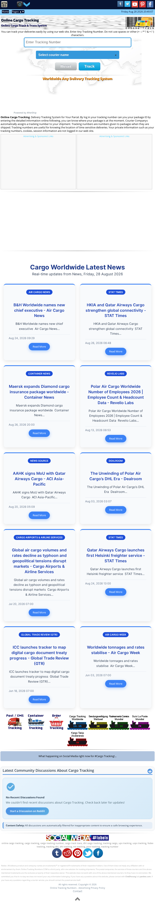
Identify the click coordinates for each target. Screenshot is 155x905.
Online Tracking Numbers (63, 887)
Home (5, 11)
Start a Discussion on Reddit (27, 811)
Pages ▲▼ (18, 11)
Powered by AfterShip (25, 112)
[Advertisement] (38, 163)
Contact (77, 891)
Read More (39, 346)
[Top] (77, 901)
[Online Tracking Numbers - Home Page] (4, 6)
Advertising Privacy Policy (92, 887)
